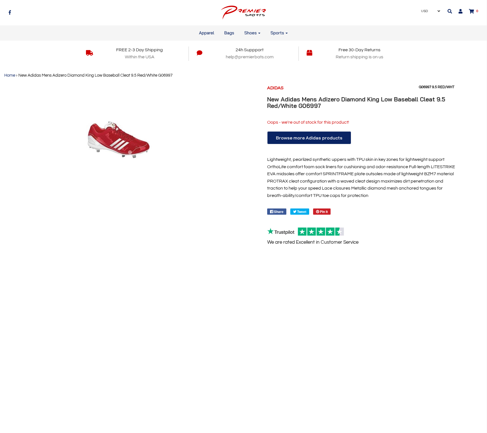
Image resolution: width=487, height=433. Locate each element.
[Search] (450, 11)
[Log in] (457, 11)
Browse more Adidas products (309, 138)
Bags (229, 32)
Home (9, 75)
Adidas (275, 88)
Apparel (206, 32)
